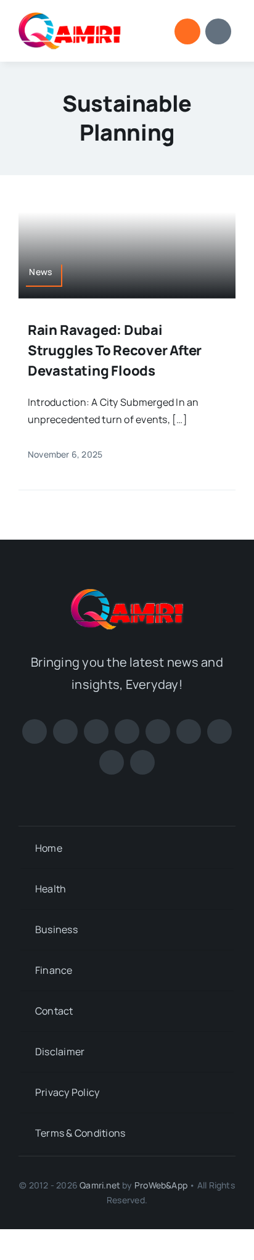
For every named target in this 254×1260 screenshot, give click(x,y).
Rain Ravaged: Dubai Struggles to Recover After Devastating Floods (115, 350)
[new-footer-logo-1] (69, 17)
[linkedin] (188, 731)
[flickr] (219, 731)
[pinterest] (127, 731)
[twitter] (65, 731)
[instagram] (96, 731)
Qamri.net (100, 1185)
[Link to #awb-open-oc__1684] (218, 31)
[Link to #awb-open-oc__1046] (187, 31)
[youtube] (157, 731)
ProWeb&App (160, 1185)
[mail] (142, 762)
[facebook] (34, 731)
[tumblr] (111, 762)
